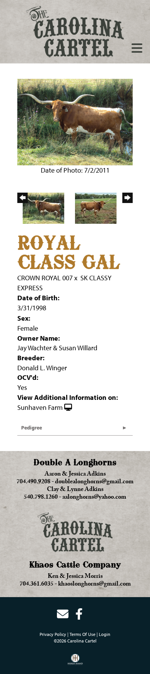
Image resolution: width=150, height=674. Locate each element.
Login (104, 634)
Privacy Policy (53, 634)
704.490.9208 (33, 482)
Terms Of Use (82, 634)
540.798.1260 (41, 498)
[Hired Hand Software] (75, 662)
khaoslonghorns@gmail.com (94, 584)
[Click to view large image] (75, 121)
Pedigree (31, 427)
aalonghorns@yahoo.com (94, 498)
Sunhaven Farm (40, 407)
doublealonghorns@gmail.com (94, 482)
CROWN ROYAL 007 (45, 277)
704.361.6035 (36, 584)
